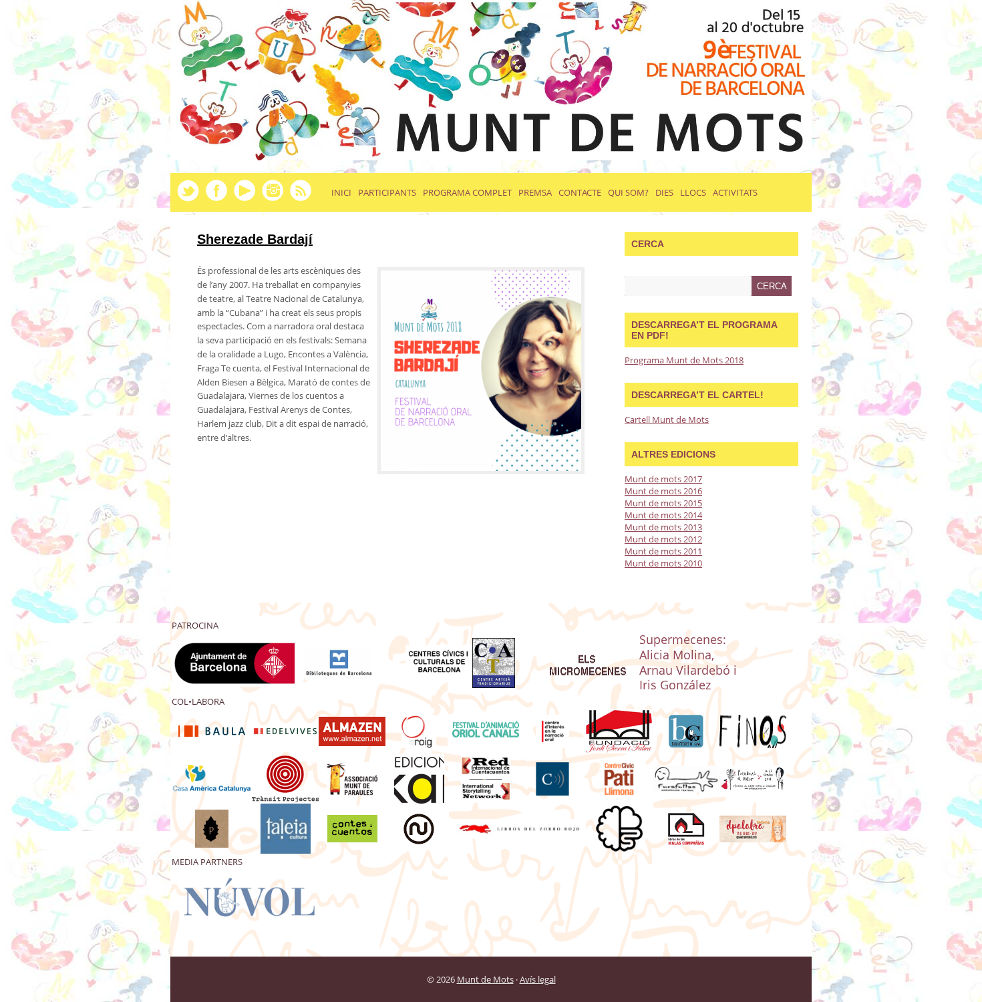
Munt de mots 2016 (663, 491)
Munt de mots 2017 (663, 479)
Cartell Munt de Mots (667, 419)
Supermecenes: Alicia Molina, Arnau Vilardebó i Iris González (688, 662)
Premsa (535, 192)
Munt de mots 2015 (663, 503)
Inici (341, 192)
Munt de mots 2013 (663, 527)
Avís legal (538, 979)
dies (664, 192)
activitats (735, 192)
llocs (693, 192)
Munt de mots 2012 (663, 539)
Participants (387, 192)
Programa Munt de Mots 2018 (684, 360)
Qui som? (628, 192)
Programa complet (467, 192)
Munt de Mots (485, 979)
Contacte (579, 192)
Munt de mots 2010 (663, 563)
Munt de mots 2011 (663, 551)
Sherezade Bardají (255, 239)
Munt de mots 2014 (663, 515)
